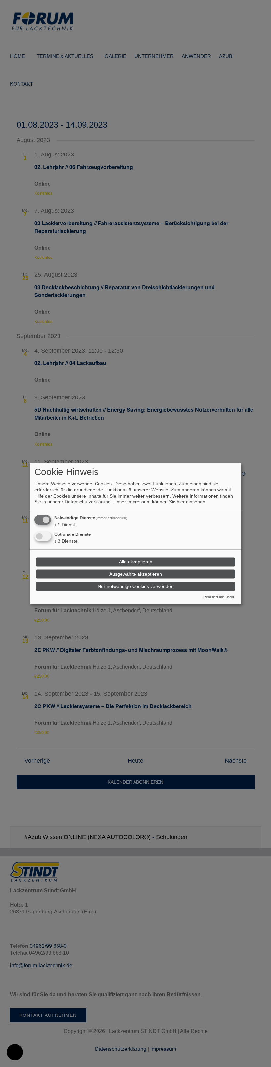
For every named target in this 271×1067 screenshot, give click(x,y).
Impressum (139, 502)
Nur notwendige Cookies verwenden (136, 586)
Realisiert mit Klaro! (218, 597)
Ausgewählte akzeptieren (135, 574)
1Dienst (64, 524)
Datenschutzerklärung (88, 502)
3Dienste (66, 541)
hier (181, 502)
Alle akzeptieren (135, 562)
